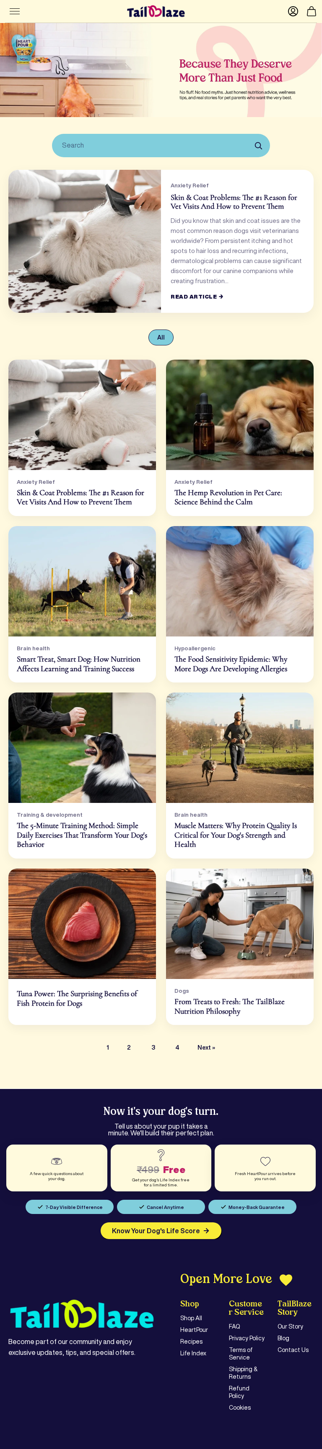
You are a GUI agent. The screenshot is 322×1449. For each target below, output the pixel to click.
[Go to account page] (293, 11)
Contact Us (293, 1350)
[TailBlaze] (156, 11)
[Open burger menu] (15, 11)
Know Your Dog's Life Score (156, 1230)
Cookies (240, 1408)
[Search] (258, 145)
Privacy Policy (247, 1338)
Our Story (290, 1326)
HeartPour (194, 1330)
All (161, 337)
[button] (311, 11)
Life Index (193, 1353)
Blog (283, 1338)
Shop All (191, 1318)
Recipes (191, 1341)
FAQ (234, 1326)
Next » (206, 1047)
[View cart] (311, 11)
